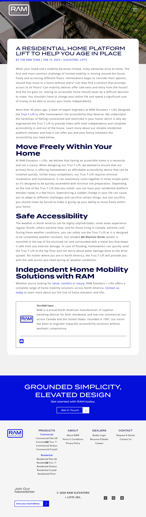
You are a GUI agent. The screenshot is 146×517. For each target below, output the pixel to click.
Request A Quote (125, 435)
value (55, 283)
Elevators (70, 59)
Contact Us (125, 439)
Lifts (83, 59)
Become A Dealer (99, 439)
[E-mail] (22, 342)
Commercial (46, 434)
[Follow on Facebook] (105, 498)
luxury (80, 283)
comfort (66, 283)
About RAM (73, 435)
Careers (99, 443)
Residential (47, 455)
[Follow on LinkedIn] (122, 498)
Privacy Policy (73, 443)
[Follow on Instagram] (113, 498)
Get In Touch (70, 410)
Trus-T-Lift (28, 114)
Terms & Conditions (73, 439)
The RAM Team (30, 59)
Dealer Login (99, 435)
